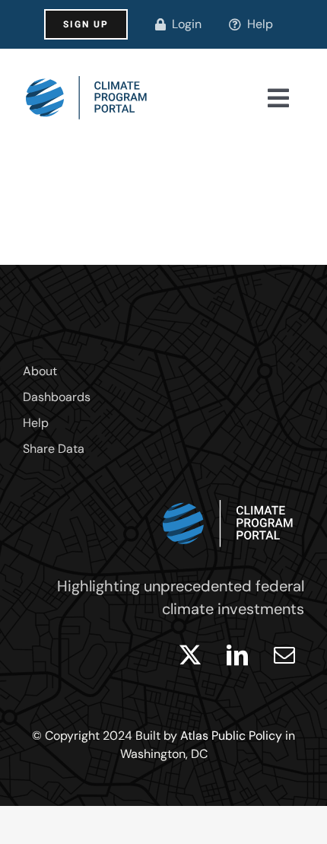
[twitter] (190, 655)
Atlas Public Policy (231, 736)
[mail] (284, 655)
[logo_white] (228, 496)
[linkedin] (237, 655)
